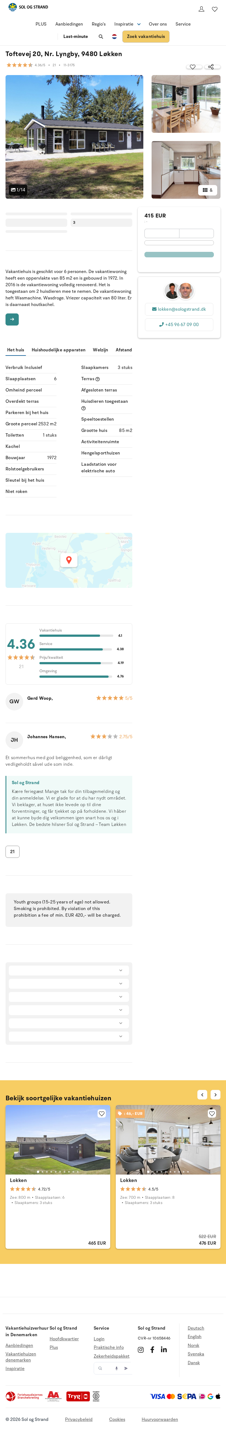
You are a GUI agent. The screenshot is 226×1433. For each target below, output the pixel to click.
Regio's (99, 24)
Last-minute (75, 37)
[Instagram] (141, 1349)
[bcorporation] (97, 1400)
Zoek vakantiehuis (146, 37)
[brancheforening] (25, 1400)
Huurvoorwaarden (160, 1420)
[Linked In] (164, 1349)
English (194, 1337)
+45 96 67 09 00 (182, 325)
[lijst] (214, 9)
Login (99, 1339)
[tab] (38, 1172)
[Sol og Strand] (28, 8)
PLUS (41, 24)
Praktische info (109, 1347)
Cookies (117, 1420)
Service (183, 24)
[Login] (201, 9)
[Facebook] (152, 1349)
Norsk (193, 1346)
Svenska (196, 1354)
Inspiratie (15, 1369)
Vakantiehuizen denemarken (21, 1357)
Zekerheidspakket (112, 1356)
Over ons (158, 24)
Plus (54, 1347)
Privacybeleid (79, 1420)
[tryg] (79, 1400)
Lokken (18, 1180)
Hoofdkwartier (64, 1339)
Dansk (194, 1363)
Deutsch (196, 1328)
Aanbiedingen (69, 24)
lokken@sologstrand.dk (182, 309)
